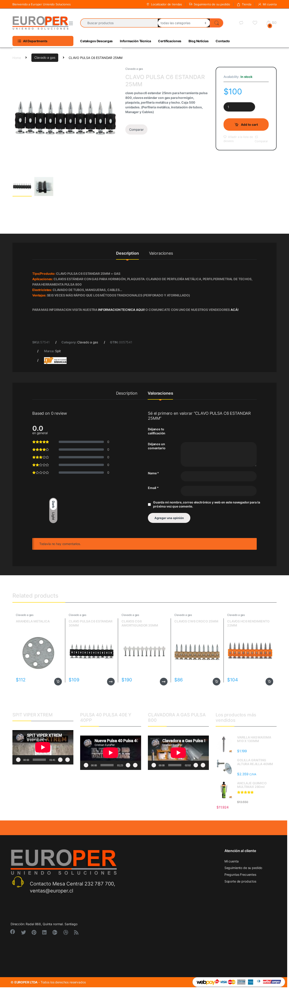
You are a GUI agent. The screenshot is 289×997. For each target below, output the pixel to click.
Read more (111, 681)
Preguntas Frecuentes (240, 874)
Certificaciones (169, 41)
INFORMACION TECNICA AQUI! (121, 310)
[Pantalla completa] (67, 759)
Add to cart (249, 124)
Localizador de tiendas (166, 4)
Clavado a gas (44, 57)
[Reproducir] (18, 759)
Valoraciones (161, 253)
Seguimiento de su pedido (212, 4)
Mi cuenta (270, 4)
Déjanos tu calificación (156, 431)
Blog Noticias (198, 41)
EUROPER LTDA (25, 982)
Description (127, 253)
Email (153, 488)
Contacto (223, 41)
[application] (42, 747)
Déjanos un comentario (156, 446)
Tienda (246, 4)
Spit (58, 351)
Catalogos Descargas (96, 41)
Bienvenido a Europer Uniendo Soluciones (41, 4)
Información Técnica (135, 41)
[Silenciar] (60, 759)
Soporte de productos (240, 881)
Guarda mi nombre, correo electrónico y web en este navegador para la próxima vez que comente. (206, 504)
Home (16, 57)
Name (153, 473)
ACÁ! (234, 310)
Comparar (136, 129)
